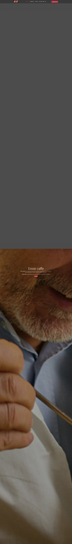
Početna (27, 1)
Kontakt (41, 1)
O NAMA (36, 276)
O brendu (32, 1)
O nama (36, 1)
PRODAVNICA (54, 1)
